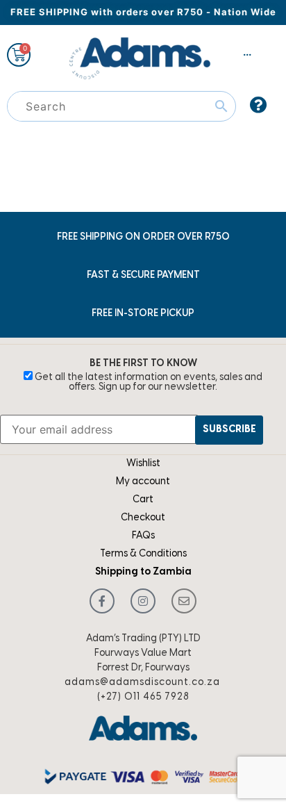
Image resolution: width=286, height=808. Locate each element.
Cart (143, 500)
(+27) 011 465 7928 (143, 697)
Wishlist (143, 464)
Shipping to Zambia (143, 572)
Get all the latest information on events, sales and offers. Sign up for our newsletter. (147, 382)
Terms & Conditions (143, 554)
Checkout (143, 518)
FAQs (143, 536)
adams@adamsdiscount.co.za (142, 682)
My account (143, 482)
